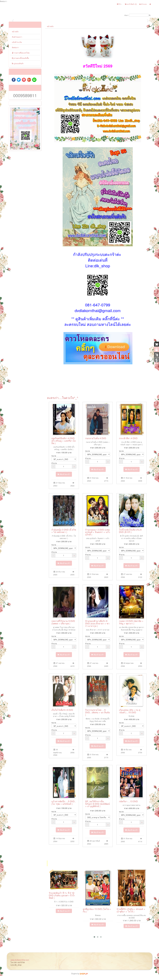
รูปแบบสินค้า (18, 63)
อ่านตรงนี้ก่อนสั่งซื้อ (21, 58)
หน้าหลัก (15, 31)
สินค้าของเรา (17, 37)
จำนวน (54, 463)
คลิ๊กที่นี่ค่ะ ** (113, 318)
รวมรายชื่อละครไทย (21, 52)
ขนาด (53, 456)
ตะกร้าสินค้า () (131, 4)
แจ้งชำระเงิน (17, 42)
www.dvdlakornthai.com (20, 960)
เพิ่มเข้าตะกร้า (64, 474)
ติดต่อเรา (15, 47)
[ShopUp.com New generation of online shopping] (84, 973)
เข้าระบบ (143, 4)
